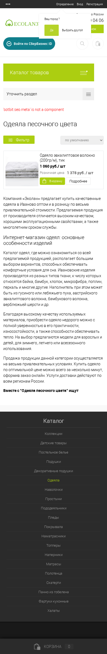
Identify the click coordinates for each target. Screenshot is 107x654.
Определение (65, 4)
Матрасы (53, 564)
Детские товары (53, 443)
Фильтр (22, 140)
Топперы (53, 545)
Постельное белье (53, 452)
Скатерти (53, 583)
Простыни (53, 499)
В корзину (55, 181)
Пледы (53, 517)
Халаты (53, 611)
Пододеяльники (53, 508)
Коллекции (53, 434)
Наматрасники (53, 536)
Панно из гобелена (53, 592)
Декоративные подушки (53, 471)
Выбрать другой (72, 30)
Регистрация (94, 4)
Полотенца (53, 573)
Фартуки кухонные (54, 601)
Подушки (53, 462)
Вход (80, 4)
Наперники (54, 555)
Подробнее (78, 181)
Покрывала (53, 527)
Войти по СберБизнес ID (33, 44)
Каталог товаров (29, 72)
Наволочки (54, 489)
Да (51, 30)
